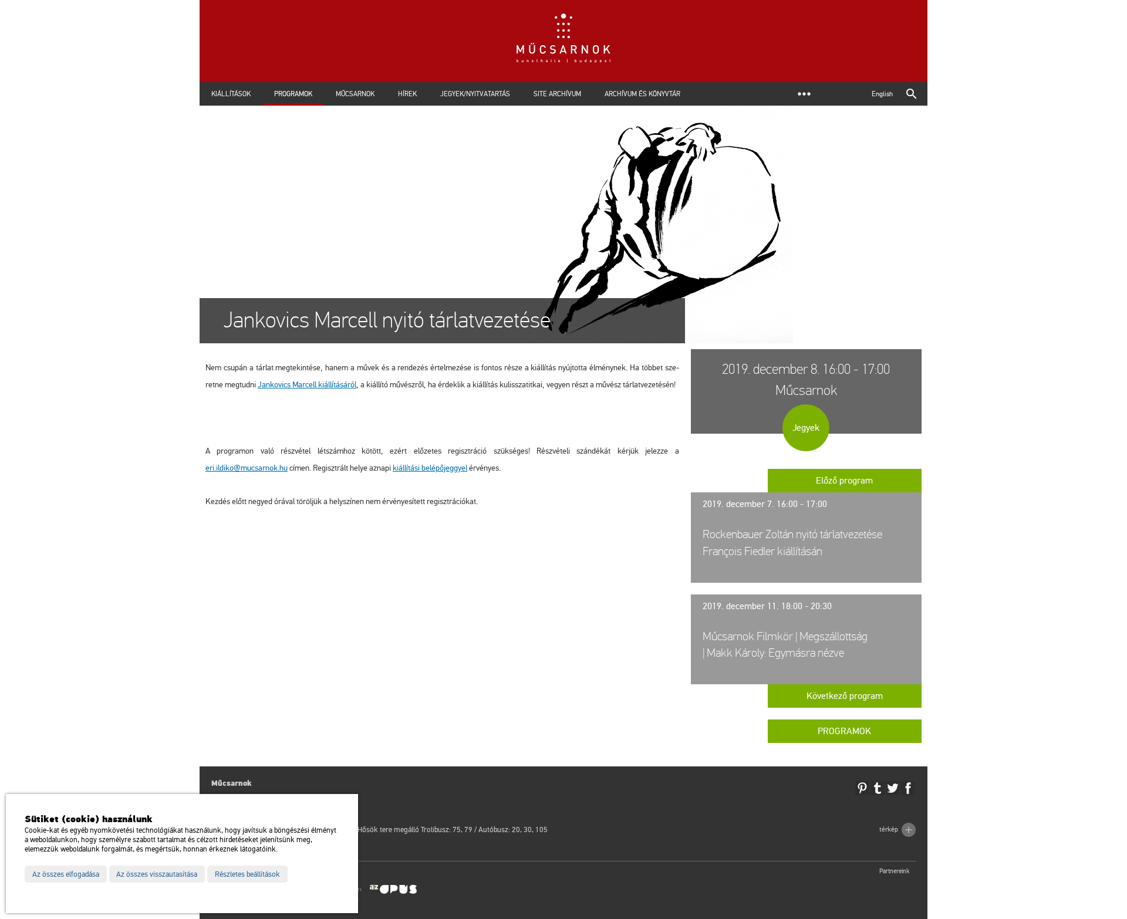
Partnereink (894, 871)
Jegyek (805, 428)
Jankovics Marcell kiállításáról (307, 385)
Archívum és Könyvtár (642, 94)
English (882, 94)
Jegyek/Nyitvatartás (475, 94)
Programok (293, 94)
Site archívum (557, 94)
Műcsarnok (355, 94)
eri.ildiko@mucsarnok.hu (246, 468)
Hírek (407, 94)
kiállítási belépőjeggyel (430, 468)
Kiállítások (231, 94)
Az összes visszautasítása (156, 874)
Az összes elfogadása (65, 874)
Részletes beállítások (247, 874)
